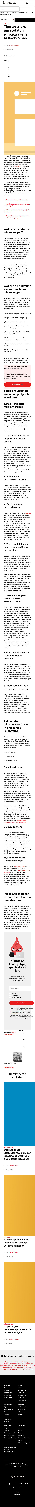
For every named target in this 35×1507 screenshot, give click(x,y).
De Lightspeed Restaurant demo (9, 1451)
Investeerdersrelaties (24, 1438)
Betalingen (26, 1362)
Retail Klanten (22, 1400)
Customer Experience (10, 1364)
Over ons (21, 1433)
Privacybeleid (18, 1494)
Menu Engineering (15, 1366)
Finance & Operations (25, 1364)
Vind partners (22, 1407)
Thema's (6, 1414)
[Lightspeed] (9, 3)
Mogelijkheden (22, 1390)
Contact (20, 1428)
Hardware (7, 1390)
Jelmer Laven (13, 1166)
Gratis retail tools (9, 1435)
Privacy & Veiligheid (24, 1443)
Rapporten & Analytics (11, 1367)
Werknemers (27, 1369)
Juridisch (20, 1440)
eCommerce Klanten (7, 1420)
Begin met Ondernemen (13, 1362)
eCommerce (8, 24)
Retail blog (21, 1398)
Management (4, 1366)
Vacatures (21, 1435)
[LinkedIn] (9, 77)
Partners (21, 1404)
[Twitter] (9, 70)
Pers (17, 1492)
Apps (5, 1417)
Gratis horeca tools (9, 1433)
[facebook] (9, 1483)
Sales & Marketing (10, 1033)
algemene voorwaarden (16, 1011)
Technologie (7, 1369)
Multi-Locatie (8, 1393)
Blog (5, 1428)
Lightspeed (21, 1425)
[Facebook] (9, 63)
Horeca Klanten (8, 1398)
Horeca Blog (7, 1395)
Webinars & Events (9, 1438)
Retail (20, 1385)
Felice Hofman (14, 45)
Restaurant (7, 1385)
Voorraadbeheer (17, 1369)
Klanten (6, 1430)
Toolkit (20, 1414)
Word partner (22, 1409)
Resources (7, 1425)
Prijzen (6, 1388)
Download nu (17, 385)
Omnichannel (22, 1395)
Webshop (7, 1412)
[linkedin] (21, 1483)
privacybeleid (13, 1014)
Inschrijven (21, 1003)
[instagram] (15, 1483)
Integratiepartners (23, 1412)
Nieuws (20, 1430)
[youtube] (26, 1483)
